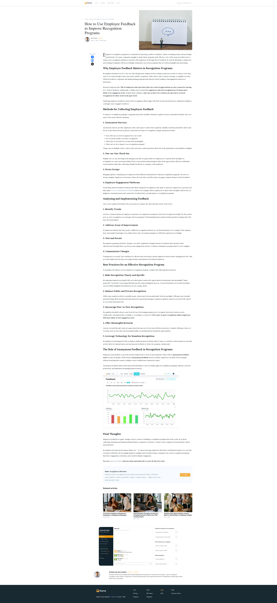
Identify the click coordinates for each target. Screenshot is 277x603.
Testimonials (110, 3)
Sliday (115, 597)
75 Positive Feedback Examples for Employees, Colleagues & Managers (115, 514)
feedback (91, 19)
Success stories (176, 593)
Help (172, 590)
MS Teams (149, 593)
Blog (96, 3)
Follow (100, 38)
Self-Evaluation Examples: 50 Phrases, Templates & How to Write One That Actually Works (145, 515)
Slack (148, 590)
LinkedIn (136, 572)
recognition (98, 19)
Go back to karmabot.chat (184, 3)
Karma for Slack (115, 461)
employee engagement (108, 19)
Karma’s (122, 190)
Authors (102, 3)
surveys (87, 19)
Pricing (135, 593)
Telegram (149, 597)
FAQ (162, 593)
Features (135, 597)
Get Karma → (185, 474)
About (118, 3)
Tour (134, 590)
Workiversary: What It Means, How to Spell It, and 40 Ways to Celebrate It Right (178, 514)
